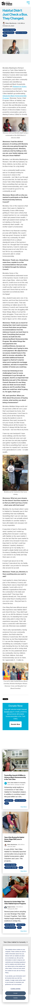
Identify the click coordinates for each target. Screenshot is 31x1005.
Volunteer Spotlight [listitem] (10, 865)
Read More (24, 807)
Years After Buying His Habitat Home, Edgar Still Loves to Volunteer (14, 839)
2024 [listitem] (20, 867)
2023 (4, 35)
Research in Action (19, 86)
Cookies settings (15, 988)
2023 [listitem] (6, 803)
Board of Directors (21, 32)
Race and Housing (8, 32)
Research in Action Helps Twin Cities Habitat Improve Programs (15, 903)
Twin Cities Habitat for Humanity (16, 782)
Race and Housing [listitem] (20, 800)
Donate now (8, 712)
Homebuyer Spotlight (9, 30)
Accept (15, 993)
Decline (16, 998)
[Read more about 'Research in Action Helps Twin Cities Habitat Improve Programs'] (15, 887)
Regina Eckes (11, 907)
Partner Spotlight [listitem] (10, 925)
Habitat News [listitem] (9, 800)
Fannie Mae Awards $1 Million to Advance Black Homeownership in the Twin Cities (15, 777)
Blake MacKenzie (11, 23)
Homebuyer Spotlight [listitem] (11, 867)
